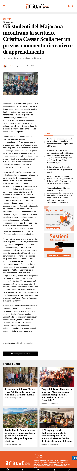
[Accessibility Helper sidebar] (74, 458)
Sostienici (50, 460)
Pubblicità (43, 460)
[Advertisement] (59, 86)
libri (31, 343)
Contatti (56, 460)
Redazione (13, 66)
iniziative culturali (23, 343)
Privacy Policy (64, 460)
